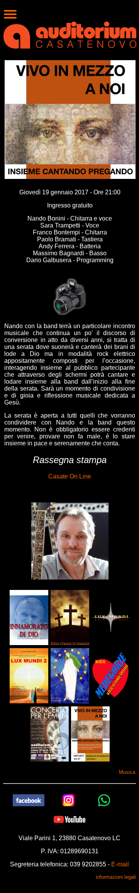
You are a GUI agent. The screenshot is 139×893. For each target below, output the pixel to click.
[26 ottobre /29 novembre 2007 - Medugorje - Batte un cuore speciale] (111, 675)
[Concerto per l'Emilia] (49, 733)
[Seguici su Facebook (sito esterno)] (28, 799)
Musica (127, 772)
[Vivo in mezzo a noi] (90, 733)
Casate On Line (69, 476)
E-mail (120, 864)
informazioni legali (116, 877)
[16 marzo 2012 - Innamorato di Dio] (29, 617)
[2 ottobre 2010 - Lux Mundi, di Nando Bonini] (111, 617)
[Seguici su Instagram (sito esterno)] (69, 799)
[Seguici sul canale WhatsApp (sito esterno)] (104, 799)
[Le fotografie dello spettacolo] (70, 296)
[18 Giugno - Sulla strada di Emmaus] (70, 617)
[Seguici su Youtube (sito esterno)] (69, 818)
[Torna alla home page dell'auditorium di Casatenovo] (70, 34)
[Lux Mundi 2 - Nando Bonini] (29, 675)
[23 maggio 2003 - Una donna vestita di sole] (70, 675)
